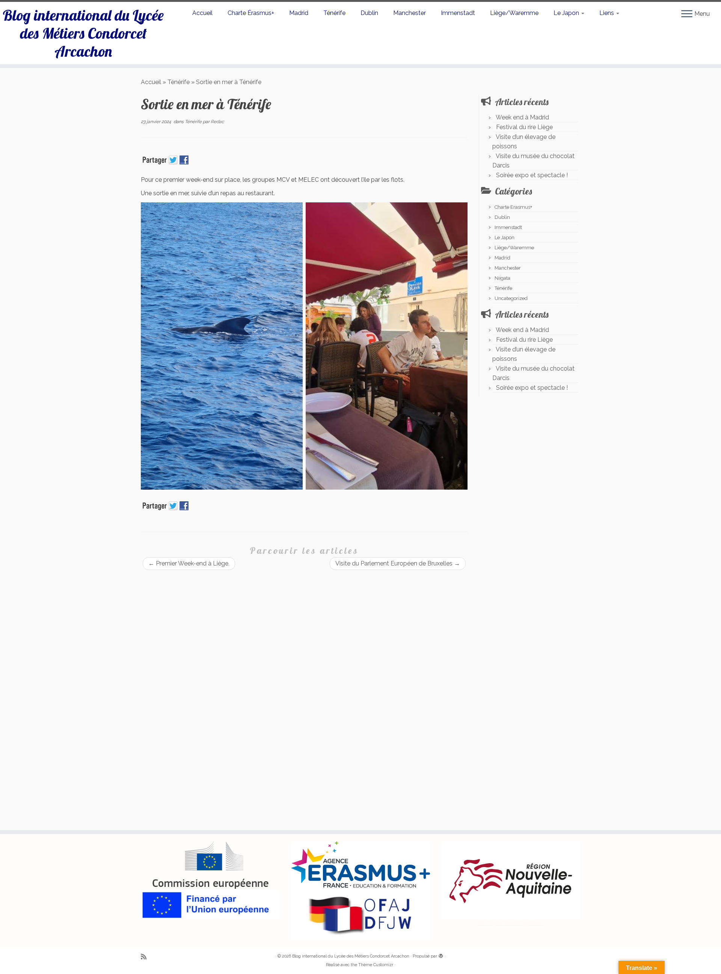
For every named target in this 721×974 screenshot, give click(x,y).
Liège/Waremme (514, 13)
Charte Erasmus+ (513, 207)
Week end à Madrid (522, 117)
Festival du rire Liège (524, 127)
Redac (217, 121)
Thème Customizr (375, 964)
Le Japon (567, 13)
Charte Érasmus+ (251, 13)
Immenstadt (458, 13)
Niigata (502, 278)
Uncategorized (511, 298)
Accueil (202, 13)
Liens (607, 13)
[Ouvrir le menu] (686, 14)
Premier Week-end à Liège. (188, 563)
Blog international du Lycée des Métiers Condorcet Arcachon (83, 33)
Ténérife (334, 13)
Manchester (409, 13)
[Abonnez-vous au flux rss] (146, 956)
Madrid (298, 13)
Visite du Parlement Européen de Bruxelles (397, 563)
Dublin (369, 13)
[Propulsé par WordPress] (440, 954)
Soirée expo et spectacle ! (532, 175)
